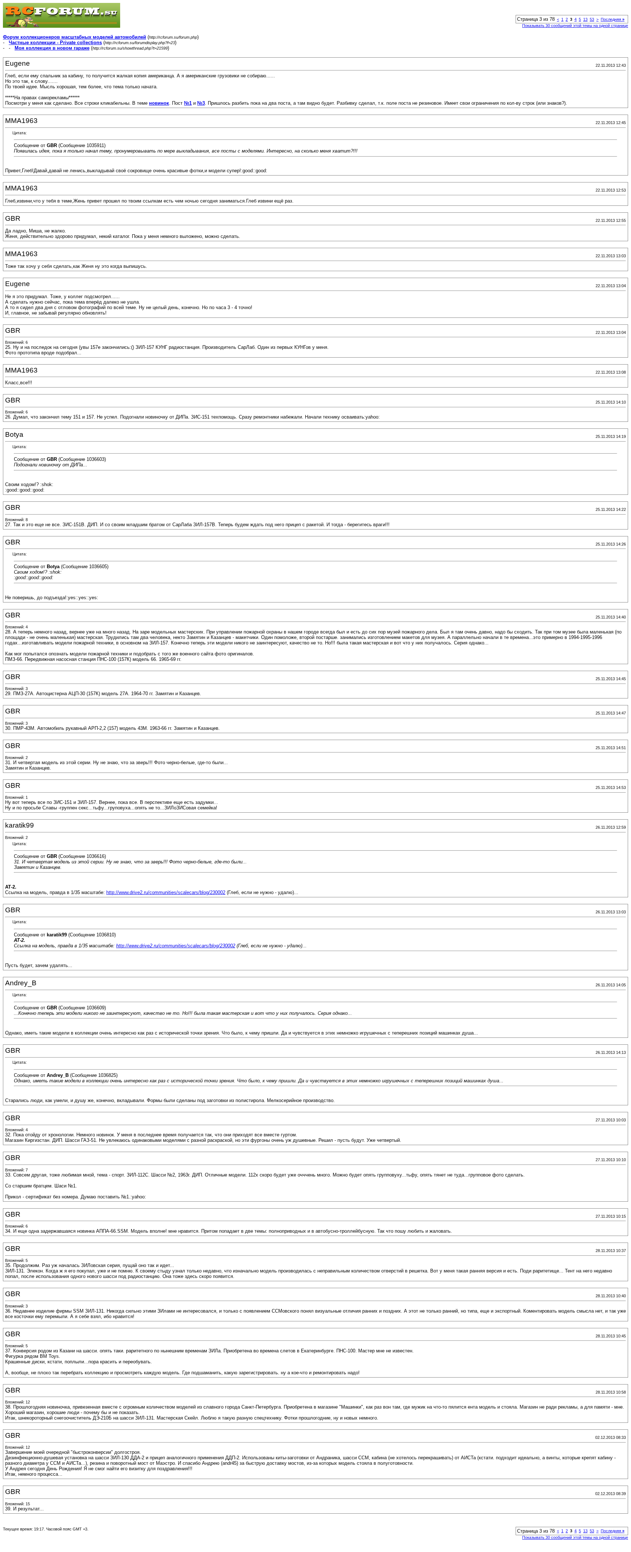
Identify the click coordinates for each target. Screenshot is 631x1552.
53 (592, 19)
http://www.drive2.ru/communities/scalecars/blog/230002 (165, 892)
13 (585, 19)
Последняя (612, 19)
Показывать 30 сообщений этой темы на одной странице (575, 25)
